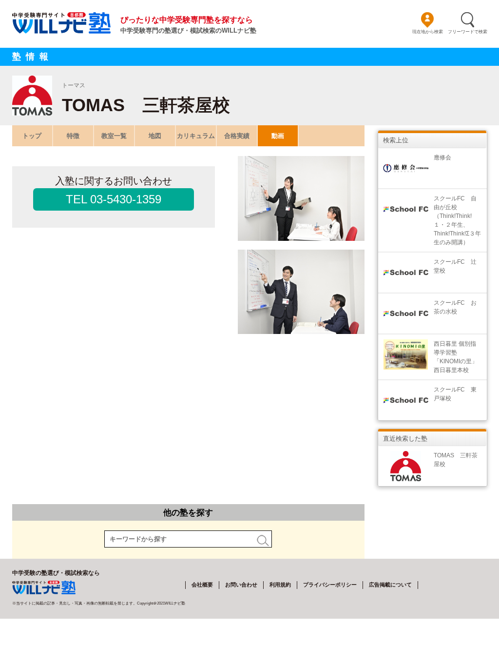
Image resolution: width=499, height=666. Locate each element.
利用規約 (280, 585)
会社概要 (202, 585)
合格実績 (237, 135)
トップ (31, 135)
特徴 (73, 135)
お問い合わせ (241, 585)
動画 (277, 135)
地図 (155, 135)
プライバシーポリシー (330, 585)
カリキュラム (196, 135)
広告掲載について (390, 585)
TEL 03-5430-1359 (113, 199)
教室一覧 (114, 135)
